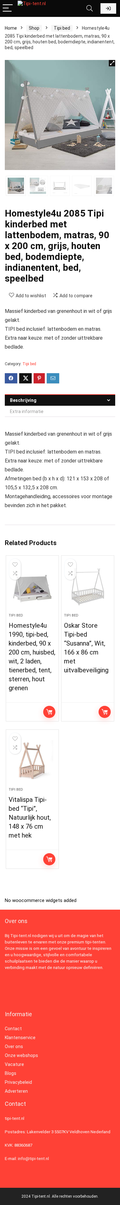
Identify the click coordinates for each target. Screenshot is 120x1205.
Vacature (14, 1064)
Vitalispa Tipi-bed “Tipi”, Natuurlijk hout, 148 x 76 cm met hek (30, 817)
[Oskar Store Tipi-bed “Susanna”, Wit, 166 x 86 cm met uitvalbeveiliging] (87, 587)
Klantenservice (20, 1037)
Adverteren (16, 1091)
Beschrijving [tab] (23, 400)
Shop (34, 28)
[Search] (89, 8)
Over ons (14, 1046)
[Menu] (7, 8)
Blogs (10, 1073)
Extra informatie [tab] (27, 411)
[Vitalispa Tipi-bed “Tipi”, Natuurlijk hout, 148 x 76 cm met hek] (32, 761)
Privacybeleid (18, 1082)
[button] (112, 63)
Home (11, 28)
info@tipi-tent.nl (33, 1158)
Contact (13, 1028)
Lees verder (49, 712)
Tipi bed (62, 28)
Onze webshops (21, 1055)
